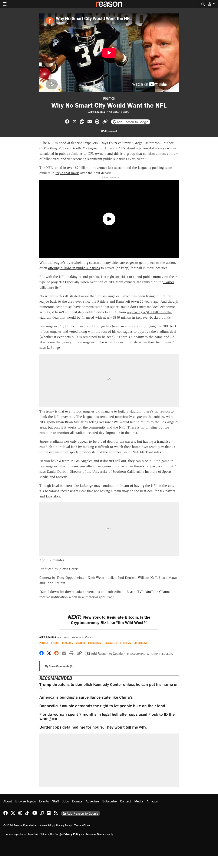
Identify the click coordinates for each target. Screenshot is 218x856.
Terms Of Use (82, 825)
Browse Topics (25, 801)
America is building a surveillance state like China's (86, 697)
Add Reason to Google (132, 122)
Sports (55, 643)
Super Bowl (140, 643)
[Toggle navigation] (4, 4)
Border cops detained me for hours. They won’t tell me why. (93, 727)
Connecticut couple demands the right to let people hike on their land (102, 705)
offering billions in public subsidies (74, 268)
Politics (109, 98)
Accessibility (46, 825)
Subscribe (109, 801)
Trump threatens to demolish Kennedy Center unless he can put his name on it (109, 686)
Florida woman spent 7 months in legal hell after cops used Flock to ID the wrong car (107, 716)
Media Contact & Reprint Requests (150, 654)
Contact (125, 801)
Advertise (92, 801)
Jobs (65, 801)
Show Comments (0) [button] (60, 666)
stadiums (125, 643)
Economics (94, 643)
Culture (80, 643)
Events (44, 801)
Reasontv (67, 643)
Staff (55, 801)
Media (138, 801)
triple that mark (67, 173)
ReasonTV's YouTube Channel (149, 592)
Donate (77, 801)
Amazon (152, 801)
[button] (211, 4)
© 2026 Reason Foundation (20, 825)
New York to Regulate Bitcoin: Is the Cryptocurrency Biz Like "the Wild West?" (109, 619)
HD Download (109, 131)
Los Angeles (111, 643)
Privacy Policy (64, 825)
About (7, 801)
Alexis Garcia (96, 112)
